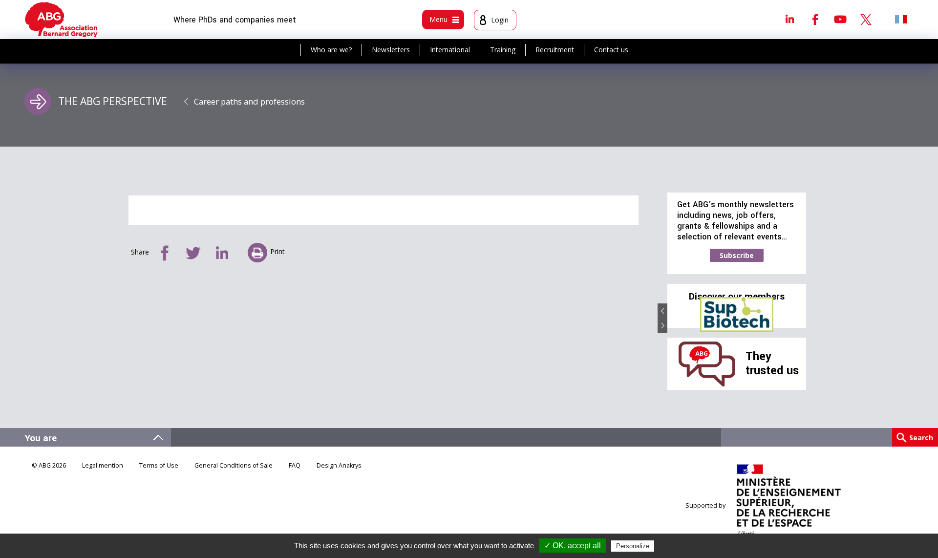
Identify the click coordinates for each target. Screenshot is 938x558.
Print (277, 251)
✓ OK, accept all (572, 545)
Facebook (815, 19)
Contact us (611, 49)
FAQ (294, 465)
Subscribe (737, 255)
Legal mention (102, 465)
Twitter (865, 19)
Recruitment (554, 49)
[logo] (61, 19)
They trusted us (772, 363)
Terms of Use (158, 465)
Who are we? (331, 49)
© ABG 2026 (49, 465)
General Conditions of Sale (233, 465)
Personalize (632, 546)
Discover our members (737, 296)
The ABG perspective (112, 101)
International (450, 49)
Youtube (840, 19)
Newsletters (391, 49)
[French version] (901, 19)
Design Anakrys (339, 465)
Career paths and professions (249, 101)
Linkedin (789, 19)
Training (502, 49)
